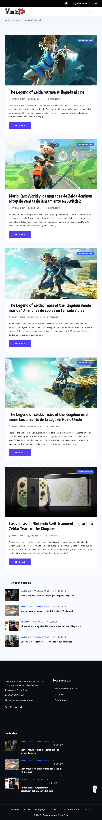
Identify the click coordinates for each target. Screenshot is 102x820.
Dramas (55, 809)
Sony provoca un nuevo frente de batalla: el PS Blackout (47, 611)
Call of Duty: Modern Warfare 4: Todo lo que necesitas (46, 641)
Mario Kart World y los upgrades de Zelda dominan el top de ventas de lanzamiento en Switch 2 (50, 198)
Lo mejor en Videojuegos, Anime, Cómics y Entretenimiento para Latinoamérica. (24, 683)
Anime (27, 809)
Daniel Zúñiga (18, 99)
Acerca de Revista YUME (66, 688)
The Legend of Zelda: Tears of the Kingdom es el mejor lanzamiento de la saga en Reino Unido (48, 417)
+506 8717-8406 (15, 695)
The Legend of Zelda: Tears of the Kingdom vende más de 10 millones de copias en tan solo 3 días (50, 308)
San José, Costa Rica (17, 690)
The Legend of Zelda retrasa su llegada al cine (46, 92)
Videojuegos (40, 809)
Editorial (58, 694)
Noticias (15, 809)
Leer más (20, 125)
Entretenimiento (71, 809)
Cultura (87, 809)
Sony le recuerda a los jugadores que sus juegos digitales (47, 595)
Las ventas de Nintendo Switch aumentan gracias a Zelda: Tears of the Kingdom (51, 526)
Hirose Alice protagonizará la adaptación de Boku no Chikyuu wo (51, 626)
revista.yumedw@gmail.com (20, 700)
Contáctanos (61, 700)
